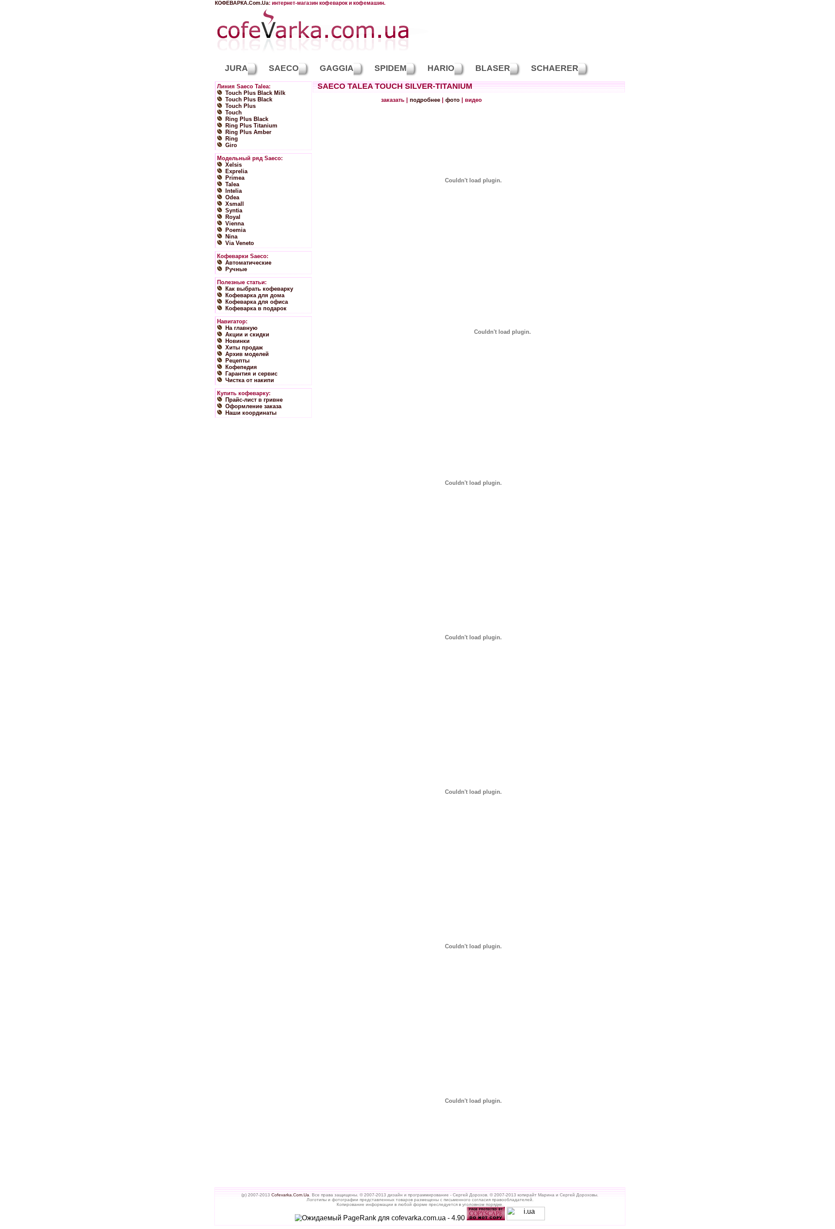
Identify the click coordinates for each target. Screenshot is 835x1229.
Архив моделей (247, 354)
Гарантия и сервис (251, 373)
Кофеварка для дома (254, 295)
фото (452, 100)
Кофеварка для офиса (256, 302)
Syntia (233, 210)
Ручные (236, 269)
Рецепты (237, 360)
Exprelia (236, 171)
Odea (232, 197)
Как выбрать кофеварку (259, 288)
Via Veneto (239, 243)
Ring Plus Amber (248, 132)
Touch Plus (240, 106)
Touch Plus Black (248, 99)
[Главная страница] (313, 53)
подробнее (425, 100)
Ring (231, 138)
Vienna (234, 223)
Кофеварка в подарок (256, 308)
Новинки (237, 341)
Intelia (233, 191)
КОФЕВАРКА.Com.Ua (242, 3)
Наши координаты (251, 413)
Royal (232, 217)
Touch (233, 112)
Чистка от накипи (249, 380)
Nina (231, 236)
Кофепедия (241, 367)
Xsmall (234, 204)
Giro (231, 145)
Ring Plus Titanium (251, 125)
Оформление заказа (253, 406)
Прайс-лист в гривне (254, 399)
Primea (234, 178)
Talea (232, 184)
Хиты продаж (244, 347)
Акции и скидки (247, 334)
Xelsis (233, 164)
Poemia (235, 230)
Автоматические (248, 262)
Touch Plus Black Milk (255, 93)
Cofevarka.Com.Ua (290, 1194)
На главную (241, 328)
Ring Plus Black (246, 119)
